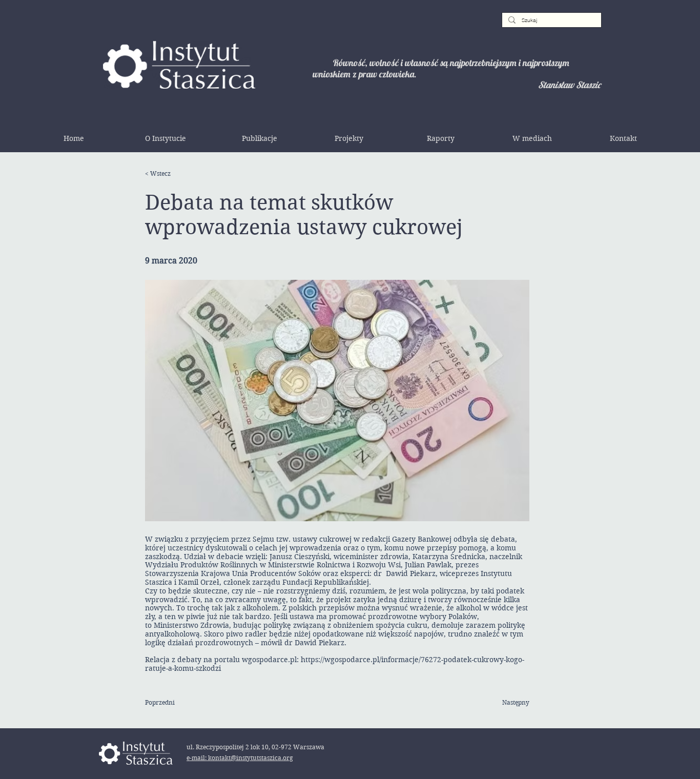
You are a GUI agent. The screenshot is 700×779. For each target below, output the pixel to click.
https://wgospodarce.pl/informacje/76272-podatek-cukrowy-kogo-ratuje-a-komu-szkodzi (334, 664)
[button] (165, 138)
